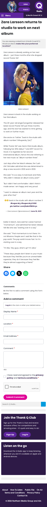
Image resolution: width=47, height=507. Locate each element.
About (5, 489)
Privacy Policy (33, 492)
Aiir (39, 500)
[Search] (43, 404)
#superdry (15, 203)
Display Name (10, 311)
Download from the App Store (13, 463)
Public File (29, 489)
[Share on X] (19, 273)
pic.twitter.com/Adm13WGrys (23, 206)
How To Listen (16, 489)
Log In (25, 434)
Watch (25, 9)
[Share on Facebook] (6, 273)
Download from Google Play (13, 469)
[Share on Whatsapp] (25, 273)
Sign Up (10, 434)
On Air (40, 489)
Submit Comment (15, 397)
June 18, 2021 (36, 211)
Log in (7, 305)
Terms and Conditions (15, 492)
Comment (9, 348)
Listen (26, 4)
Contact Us (22, 495)
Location (8, 323)
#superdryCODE (29, 203)
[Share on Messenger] (12, 273)
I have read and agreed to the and (25, 376)
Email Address (10, 336)
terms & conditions (27, 378)
